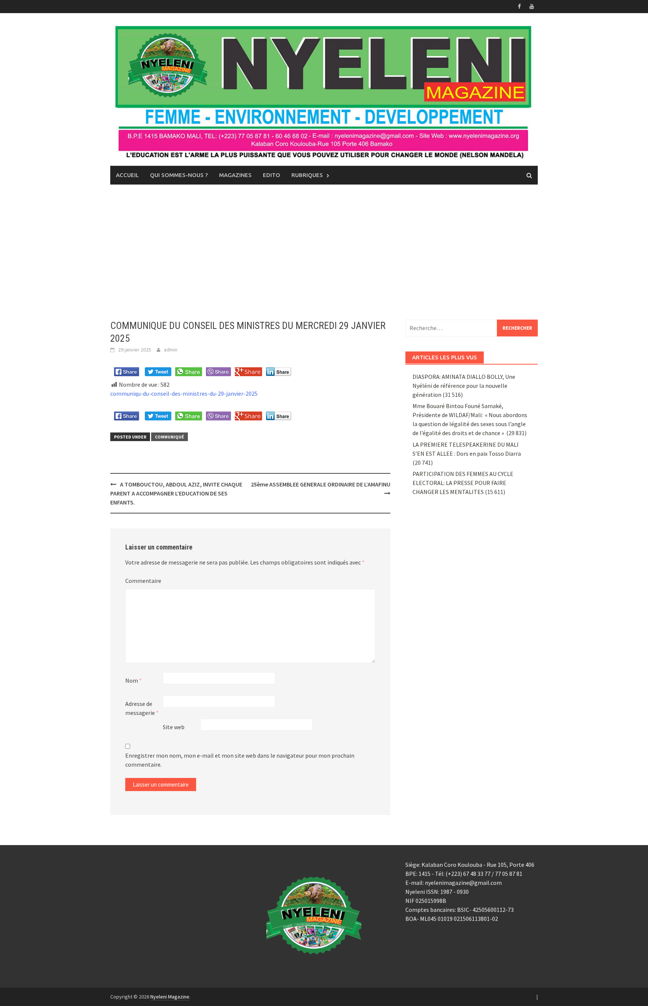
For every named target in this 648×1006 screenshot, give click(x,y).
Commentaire (143, 580)
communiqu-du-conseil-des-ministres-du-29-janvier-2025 (184, 393)
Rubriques (307, 175)
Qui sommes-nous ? (179, 175)
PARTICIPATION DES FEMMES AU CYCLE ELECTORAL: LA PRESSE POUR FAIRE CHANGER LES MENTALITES (462, 482)
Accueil (127, 175)
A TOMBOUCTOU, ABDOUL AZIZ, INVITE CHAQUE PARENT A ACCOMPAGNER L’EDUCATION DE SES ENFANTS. (176, 493)
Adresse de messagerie (142, 708)
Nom (133, 680)
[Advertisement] (324, 252)
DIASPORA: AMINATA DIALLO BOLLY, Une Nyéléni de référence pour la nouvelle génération (463, 385)
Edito (271, 175)
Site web (173, 727)
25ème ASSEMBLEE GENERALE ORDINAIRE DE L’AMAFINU (320, 484)
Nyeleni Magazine (169, 996)
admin (170, 349)
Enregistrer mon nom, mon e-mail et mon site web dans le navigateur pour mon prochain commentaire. (239, 760)
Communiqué (169, 437)
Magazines (235, 175)
